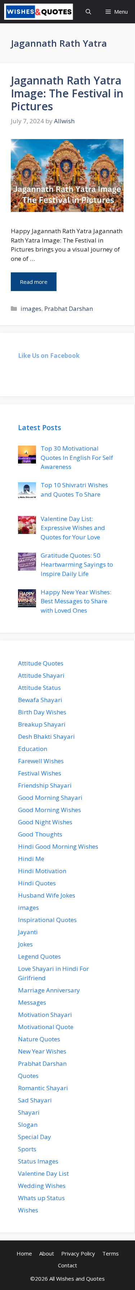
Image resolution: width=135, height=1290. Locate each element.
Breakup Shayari (42, 724)
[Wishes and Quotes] (38, 11)
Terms (110, 1253)
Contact (67, 1265)
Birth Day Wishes (42, 712)
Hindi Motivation (42, 871)
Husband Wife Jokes (46, 895)
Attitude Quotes (40, 663)
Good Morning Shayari (50, 797)
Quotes (28, 1076)
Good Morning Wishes (49, 810)
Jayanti (28, 932)
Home (24, 1253)
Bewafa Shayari (40, 700)
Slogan (27, 1124)
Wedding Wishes (42, 1185)
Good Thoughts (40, 834)
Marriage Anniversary (49, 990)
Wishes (28, 1210)
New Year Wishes (42, 1051)
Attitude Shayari (41, 675)
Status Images (38, 1161)
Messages (32, 1002)
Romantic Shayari (43, 1088)
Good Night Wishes (45, 822)
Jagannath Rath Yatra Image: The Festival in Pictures (67, 93)
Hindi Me (31, 858)
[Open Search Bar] (88, 11)
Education (32, 749)
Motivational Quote (45, 1027)
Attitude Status (39, 687)
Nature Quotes (39, 1039)
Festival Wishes (39, 773)
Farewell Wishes (41, 761)
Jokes (25, 944)
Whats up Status (41, 1198)
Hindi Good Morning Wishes (58, 846)
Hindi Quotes (37, 883)
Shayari (29, 1112)
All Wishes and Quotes (77, 1278)
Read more (34, 281)
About (46, 1253)
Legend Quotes (39, 956)
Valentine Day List (43, 1173)
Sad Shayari (35, 1100)
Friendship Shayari (45, 785)
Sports (27, 1149)
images (31, 308)
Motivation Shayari (45, 1014)
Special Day (34, 1137)
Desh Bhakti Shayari (46, 736)
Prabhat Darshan (68, 308)
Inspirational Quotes (47, 920)
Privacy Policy (78, 1253)
